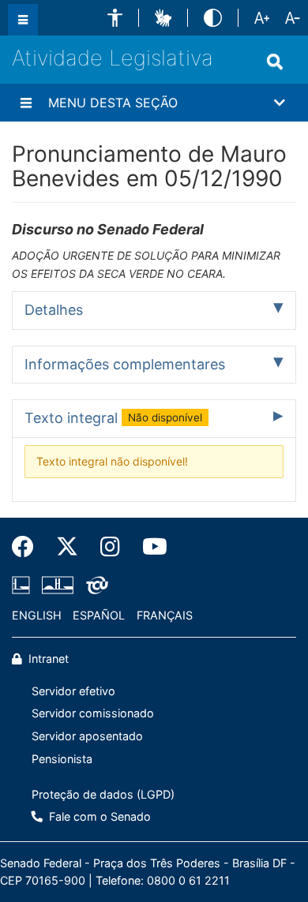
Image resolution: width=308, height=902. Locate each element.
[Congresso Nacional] (58, 585)
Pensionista (62, 758)
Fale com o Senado (98, 816)
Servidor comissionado (93, 713)
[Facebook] (28, 546)
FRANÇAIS (165, 615)
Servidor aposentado (87, 736)
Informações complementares (124, 364)
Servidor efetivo (73, 691)
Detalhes (53, 309)
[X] (67, 546)
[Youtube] (149, 546)
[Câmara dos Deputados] (24, 585)
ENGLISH (37, 615)
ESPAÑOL (99, 615)
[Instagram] (110, 546)
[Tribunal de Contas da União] (94, 585)
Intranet (47, 658)
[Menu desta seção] (26, 103)
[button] (114, 18)
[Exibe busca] (275, 61)
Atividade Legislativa (112, 58)
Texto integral (113, 418)
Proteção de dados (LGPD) (103, 794)
